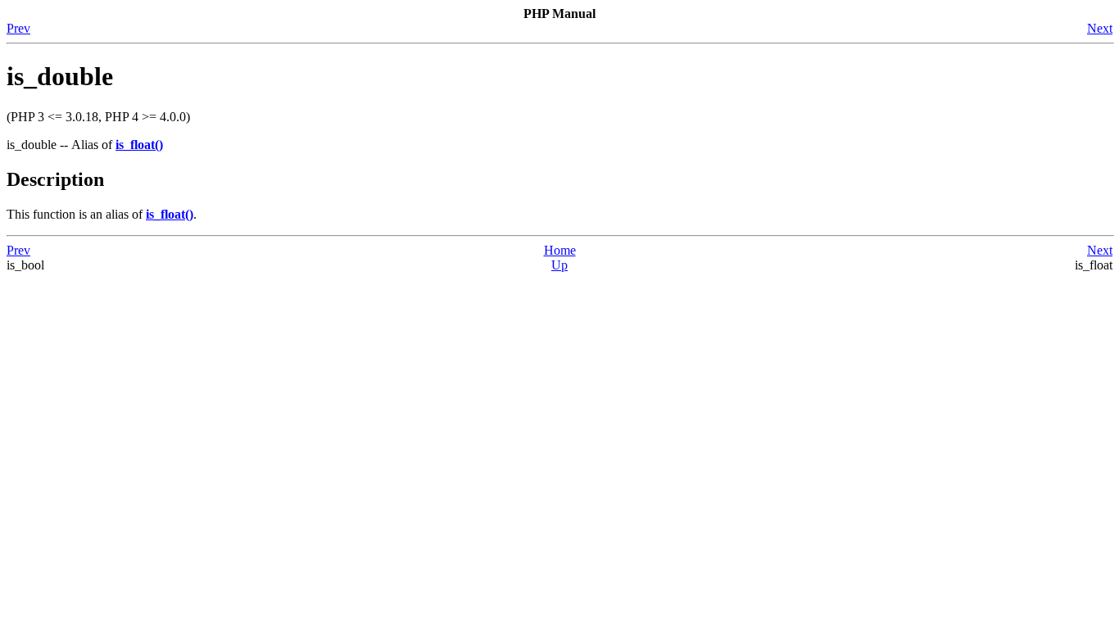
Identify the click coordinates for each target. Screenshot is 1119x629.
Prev (18, 28)
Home (560, 250)
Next (1099, 28)
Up (559, 265)
